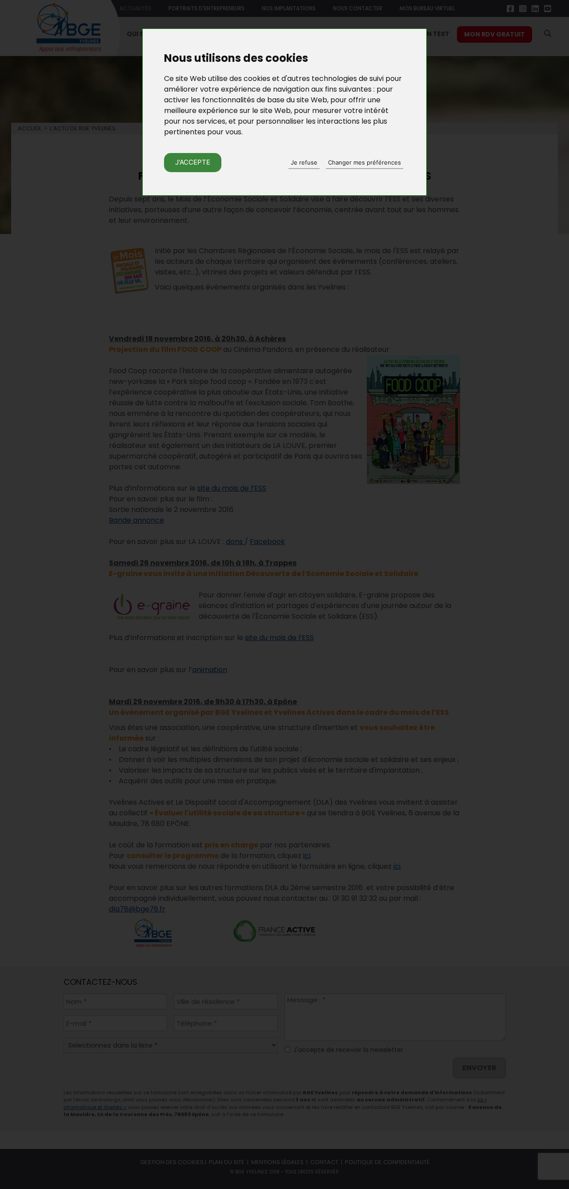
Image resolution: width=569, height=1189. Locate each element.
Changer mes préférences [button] (364, 162)
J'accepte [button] (192, 162)
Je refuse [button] (304, 162)
